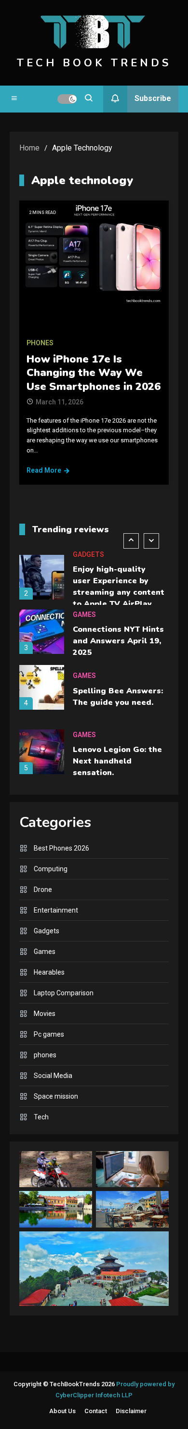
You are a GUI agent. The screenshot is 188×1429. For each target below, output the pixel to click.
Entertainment (56, 910)
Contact (95, 1411)
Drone (43, 889)
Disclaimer (131, 1411)
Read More (44, 470)
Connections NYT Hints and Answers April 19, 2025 (118, 641)
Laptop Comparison (64, 993)
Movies (44, 1013)
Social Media (53, 1075)
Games (84, 614)
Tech (41, 1117)
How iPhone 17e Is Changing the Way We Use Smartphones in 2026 (94, 373)
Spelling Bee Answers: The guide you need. (118, 697)
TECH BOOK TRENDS (94, 63)
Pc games (49, 1034)
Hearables (49, 972)
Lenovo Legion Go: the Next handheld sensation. (117, 761)
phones (40, 343)
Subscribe (152, 98)
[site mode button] (67, 99)
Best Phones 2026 (61, 848)
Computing (50, 869)
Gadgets (88, 554)
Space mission (56, 1096)
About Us (62, 1411)
